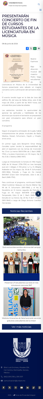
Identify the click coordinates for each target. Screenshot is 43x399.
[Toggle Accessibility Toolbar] (38, 194)
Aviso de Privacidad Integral (25, 395)
